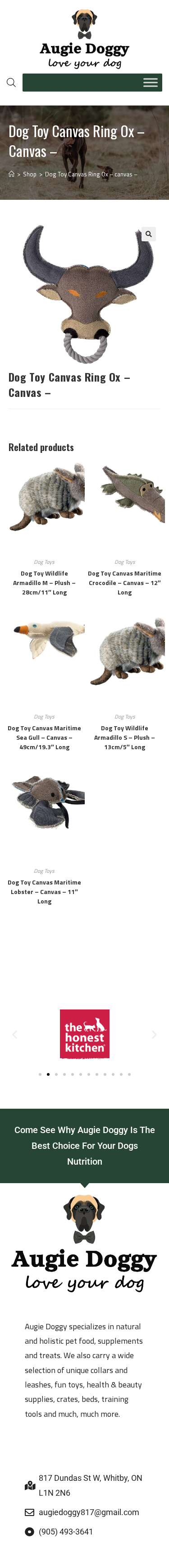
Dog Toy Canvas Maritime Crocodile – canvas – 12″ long (124, 582)
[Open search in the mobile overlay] (10, 82)
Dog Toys (44, 562)
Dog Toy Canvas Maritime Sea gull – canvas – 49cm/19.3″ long (44, 737)
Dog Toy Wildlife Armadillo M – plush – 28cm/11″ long (44, 582)
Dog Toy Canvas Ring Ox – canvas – (91, 174)
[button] (149, 234)
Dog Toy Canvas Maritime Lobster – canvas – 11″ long (44, 891)
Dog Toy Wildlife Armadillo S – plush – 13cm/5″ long (124, 737)
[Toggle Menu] (150, 82)
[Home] (11, 174)
